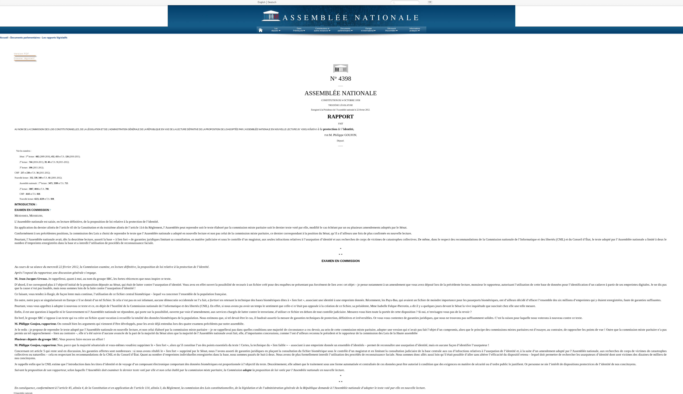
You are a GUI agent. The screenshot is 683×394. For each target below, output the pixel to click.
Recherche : (394, 2)
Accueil (4, 37)
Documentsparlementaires (344, 29)
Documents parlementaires (25, 37)
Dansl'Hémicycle (298, 29)
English (261, 2)
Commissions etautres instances (321, 29)
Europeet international (367, 29)
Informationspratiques (414, 29)
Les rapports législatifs (54, 37)
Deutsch (272, 2)
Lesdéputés (274, 29)
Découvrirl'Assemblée (390, 29)
